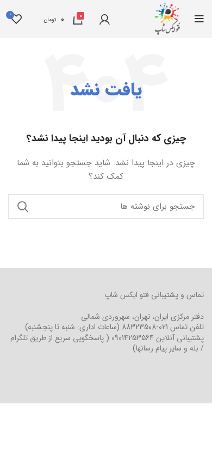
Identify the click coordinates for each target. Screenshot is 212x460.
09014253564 (132, 338)
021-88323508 (145, 327)
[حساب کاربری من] (104, 19)
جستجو (22, 206)
